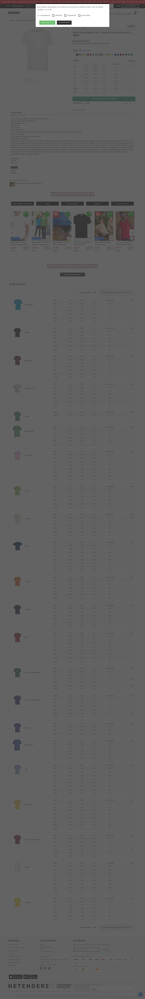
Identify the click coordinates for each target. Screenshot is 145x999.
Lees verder (48, 9)
